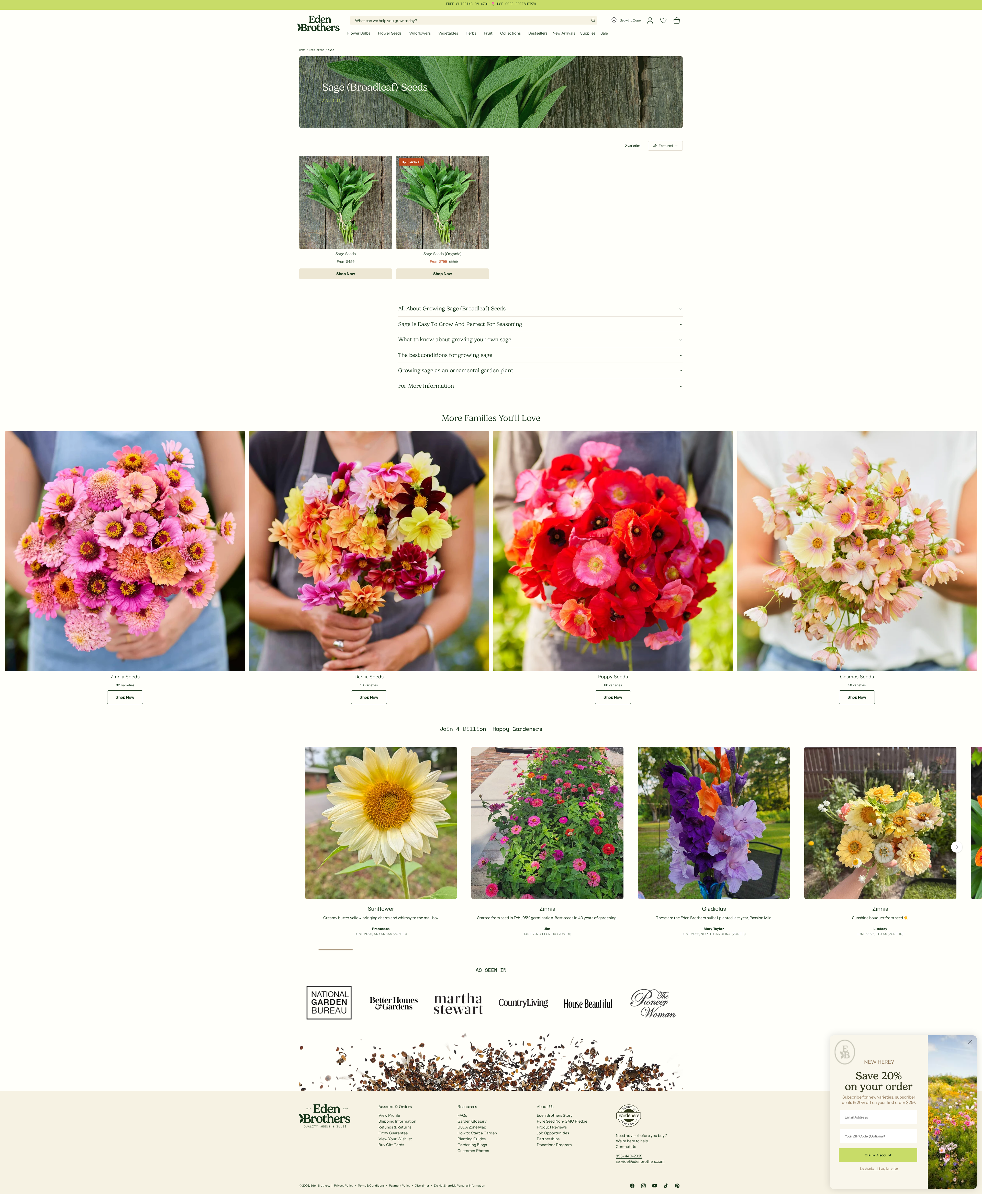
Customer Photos (473, 1150)
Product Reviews (552, 1127)
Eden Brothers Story (555, 1115)
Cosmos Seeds (857, 677)
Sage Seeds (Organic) (442, 254)
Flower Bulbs (358, 33)
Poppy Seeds (613, 677)
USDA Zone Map (471, 1127)
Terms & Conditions (371, 1185)
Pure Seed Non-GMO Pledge (562, 1121)
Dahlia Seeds (369, 677)
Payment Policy (399, 1185)
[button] (360, 33)
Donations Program (554, 1144)
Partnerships (548, 1138)
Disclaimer (422, 1185)
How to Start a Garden (477, 1133)
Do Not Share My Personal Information (459, 1185)
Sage (331, 50)
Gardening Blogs (472, 1144)
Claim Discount (878, 1155)
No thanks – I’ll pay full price (879, 1168)
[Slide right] (956, 847)
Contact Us (626, 1146)
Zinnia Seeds (124, 677)
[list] (491, 843)
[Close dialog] (970, 1041)
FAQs (462, 1115)
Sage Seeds (346, 254)
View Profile (389, 1115)
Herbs (471, 33)
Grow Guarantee (393, 1133)
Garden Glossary (472, 1121)
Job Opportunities (553, 1133)
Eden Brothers (319, 1185)
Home (302, 50)
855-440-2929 (629, 1156)
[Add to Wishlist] (386, 162)
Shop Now (345, 273)
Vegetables (448, 33)
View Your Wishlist (395, 1138)
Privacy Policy (343, 1185)
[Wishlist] (663, 20)
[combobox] (473, 20)
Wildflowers (420, 33)
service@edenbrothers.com (640, 1161)
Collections (510, 33)
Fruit (488, 33)
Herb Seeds (316, 50)
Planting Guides (471, 1138)
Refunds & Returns (394, 1127)
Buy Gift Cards (391, 1144)
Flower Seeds (389, 33)
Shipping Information (397, 1121)
